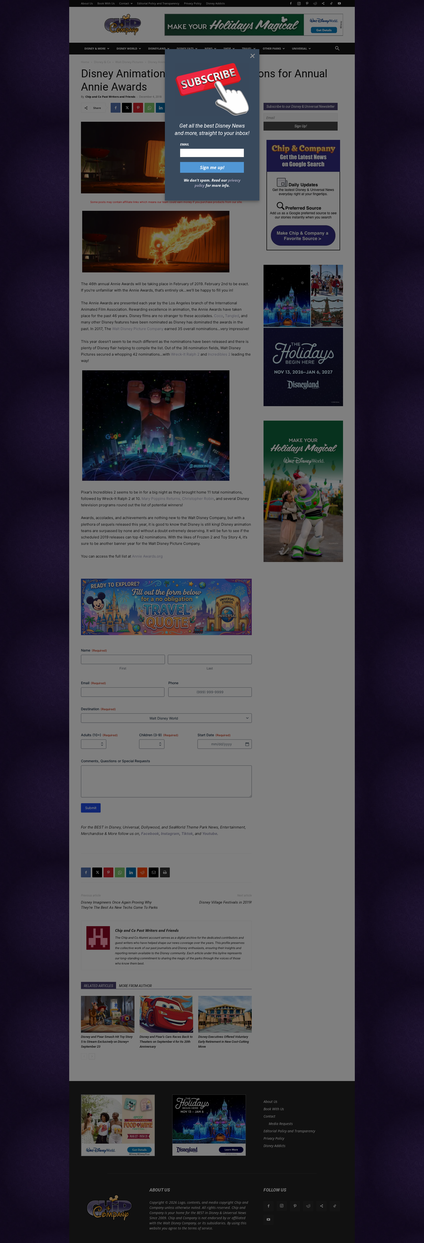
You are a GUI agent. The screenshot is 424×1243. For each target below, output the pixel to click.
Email (184, 144)
